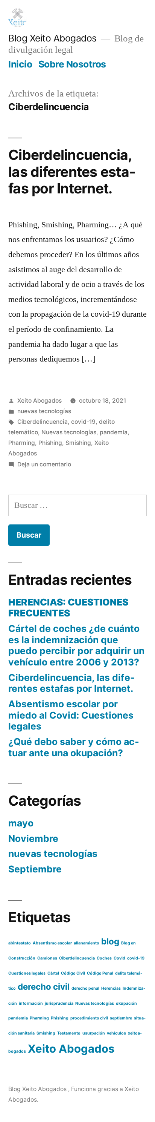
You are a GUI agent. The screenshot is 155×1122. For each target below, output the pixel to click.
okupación (126, 1003)
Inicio (20, 64)
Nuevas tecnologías (68, 432)
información (31, 1003)
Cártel (53, 973)
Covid (119, 958)
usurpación (93, 1033)
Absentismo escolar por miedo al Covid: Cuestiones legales (71, 715)
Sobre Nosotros (72, 64)
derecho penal (85, 988)
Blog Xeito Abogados (53, 38)
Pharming (21, 442)
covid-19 (83, 421)
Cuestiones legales (27, 973)
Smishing (78, 442)
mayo (20, 823)
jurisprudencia (59, 1003)
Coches (104, 958)
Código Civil (73, 973)
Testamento (69, 1033)
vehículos (116, 1033)
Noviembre (33, 838)
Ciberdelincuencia (42, 421)
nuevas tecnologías (44, 411)
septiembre (121, 1018)
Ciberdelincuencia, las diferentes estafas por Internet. (71, 171)
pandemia (114, 432)
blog (110, 941)
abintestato (19, 943)
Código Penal (100, 973)
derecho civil (44, 986)
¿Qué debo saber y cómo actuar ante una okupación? (73, 747)
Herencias (111, 988)
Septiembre (35, 869)
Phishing (50, 442)
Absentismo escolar (52, 943)
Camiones (47, 958)
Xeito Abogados (39, 400)
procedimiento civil (89, 1018)
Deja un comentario (44, 464)
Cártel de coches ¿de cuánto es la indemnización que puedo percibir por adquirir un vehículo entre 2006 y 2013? (76, 645)
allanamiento (86, 943)
